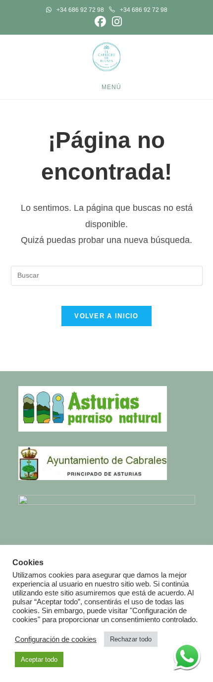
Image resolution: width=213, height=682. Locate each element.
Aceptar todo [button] (39, 659)
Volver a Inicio (106, 316)
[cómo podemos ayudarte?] (187, 656)
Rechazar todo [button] (131, 639)
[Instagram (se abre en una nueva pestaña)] (115, 21)
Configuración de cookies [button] (56, 639)
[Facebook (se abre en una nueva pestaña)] (100, 21)
